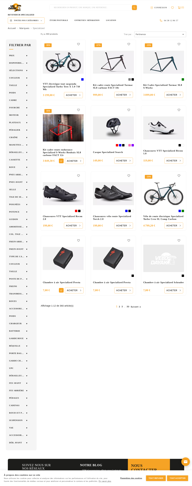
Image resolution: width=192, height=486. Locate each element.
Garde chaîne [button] (17, 361)
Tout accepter (177, 478)
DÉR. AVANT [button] (15, 443)
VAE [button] (11, 428)
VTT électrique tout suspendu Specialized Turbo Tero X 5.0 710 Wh (61, 87)
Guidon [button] (13, 219)
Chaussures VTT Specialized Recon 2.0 (63, 217)
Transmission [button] (17, 294)
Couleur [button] (14, 78)
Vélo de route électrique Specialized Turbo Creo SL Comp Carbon (163, 217)
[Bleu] (82, 79)
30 (128, 306)
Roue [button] (12, 167)
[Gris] (129, 79)
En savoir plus (105, 481)
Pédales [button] (14, 398)
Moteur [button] (14, 115)
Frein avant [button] (16, 249)
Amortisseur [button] (17, 227)
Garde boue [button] (16, 338)
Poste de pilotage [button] (18, 279)
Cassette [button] (14, 160)
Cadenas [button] (14, 405)
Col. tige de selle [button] (18, 234)
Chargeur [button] (15, 323)
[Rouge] (117, 145)
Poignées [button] (14, 204)
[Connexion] (173, 7)
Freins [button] (13, 286)
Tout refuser (156, 478)
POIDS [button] (12, 316)
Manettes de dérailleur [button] (18, 145)
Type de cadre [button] (18, 256)
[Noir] (123, 145)
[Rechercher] (134, 7)
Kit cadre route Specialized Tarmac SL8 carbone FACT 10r (113, 86)
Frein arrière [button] (17, 242)
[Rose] (129, 145)
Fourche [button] (14, 108)
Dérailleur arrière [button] (18, 152)
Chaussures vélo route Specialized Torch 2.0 (112, 217)
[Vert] (183, 79)
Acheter (71, 95)
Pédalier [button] (14, 130)
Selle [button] (12, 189)
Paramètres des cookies (131, 478)
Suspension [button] (16, 420)
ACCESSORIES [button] (16, 309)
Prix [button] (11, 55)
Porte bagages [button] (18, 353)
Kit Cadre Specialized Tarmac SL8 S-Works (162, 86)
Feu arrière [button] (16, 390)
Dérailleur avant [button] (18, 376)
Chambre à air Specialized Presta (61, 282)
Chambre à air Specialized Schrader (163, 282)
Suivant (136, 307)
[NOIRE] (133, 79)
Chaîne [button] (13, 137)
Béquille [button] (14, 346)
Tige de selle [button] (17, 197)
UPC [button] (11, 368)
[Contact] (185, 461)
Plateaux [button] (15, 122)
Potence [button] (14, 212)
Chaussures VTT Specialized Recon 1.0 (163, 152)
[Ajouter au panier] (61, 161)
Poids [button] (12, 93)
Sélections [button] (16, 70)
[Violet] (133, 145)
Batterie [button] (14, 331)
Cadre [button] (13, 100)
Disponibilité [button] (17, 63)
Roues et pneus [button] (18, 413)
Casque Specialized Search (108, 152)
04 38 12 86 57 (171, 20)
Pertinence (160, 34)
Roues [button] (13, 301)
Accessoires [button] (16, 435)
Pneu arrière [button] (17, 175)
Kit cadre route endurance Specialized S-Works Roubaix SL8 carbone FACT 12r (62, 152)
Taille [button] (13, 85)
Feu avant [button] (15, 383)
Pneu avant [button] (16, 182)
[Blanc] (126, 145)
